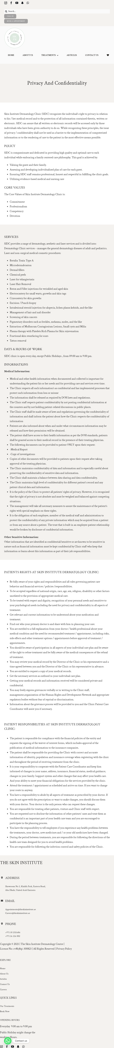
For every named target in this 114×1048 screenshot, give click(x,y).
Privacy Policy (64, 949)
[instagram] (5, 3)
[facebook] (11, 3)
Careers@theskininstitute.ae (17, 913)
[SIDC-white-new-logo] (14, 29)
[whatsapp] (28, 3)
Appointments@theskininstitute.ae (20, 909)
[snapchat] (22, 3)
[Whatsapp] (8, 1041)
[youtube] (16, 3)
